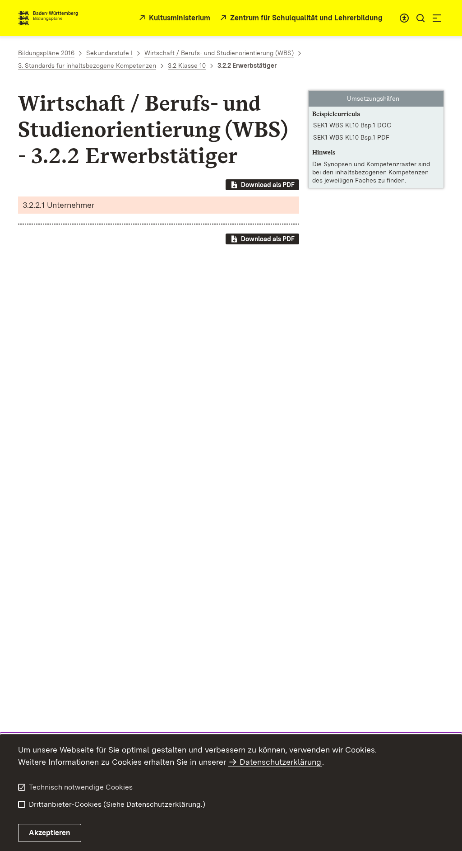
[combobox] (404, 18)
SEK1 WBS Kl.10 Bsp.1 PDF (351, 137)
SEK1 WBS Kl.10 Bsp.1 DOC (352, 125)
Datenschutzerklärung (280, 762)
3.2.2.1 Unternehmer (58, 205)
